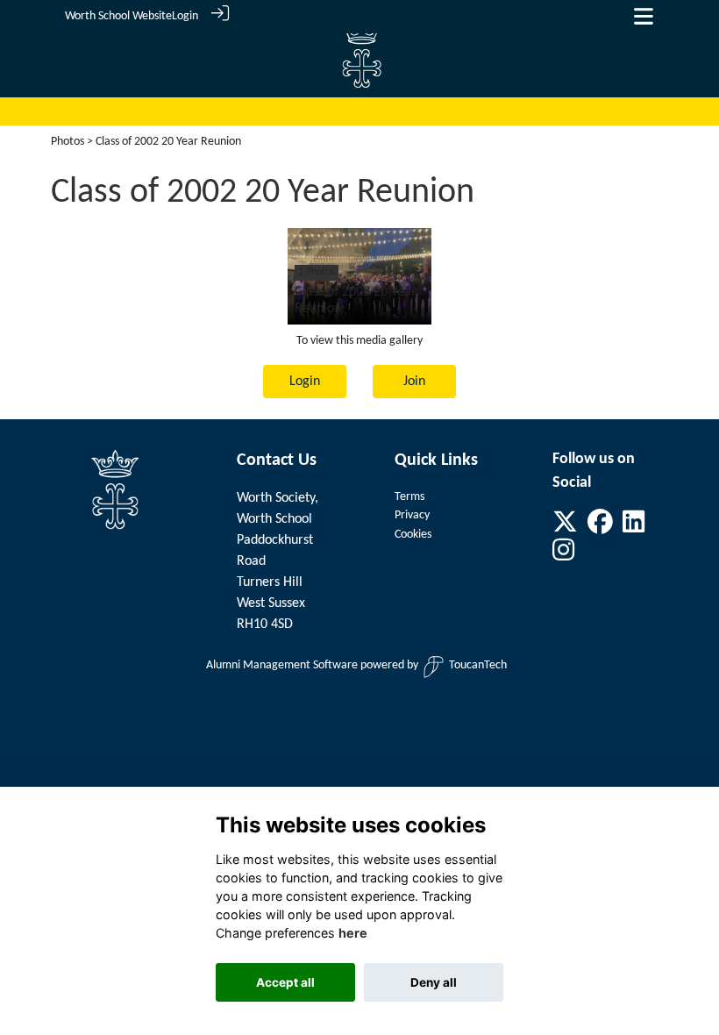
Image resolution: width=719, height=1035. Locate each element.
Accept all (285, 982)
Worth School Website (118, 16)
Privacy (412, 515)
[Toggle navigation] (643, 16)
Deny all (433, 982)
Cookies (413, 534)
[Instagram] (563, 556)
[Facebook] (600, 527)
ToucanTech (478, 665)
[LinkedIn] (633, 527)
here (352, 932)
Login (185, 16)
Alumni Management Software (282, 665)
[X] (565, 527)
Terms (409, 496)
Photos (67, 141)
